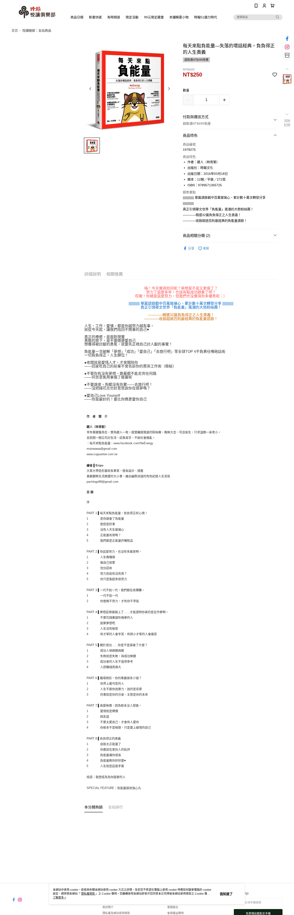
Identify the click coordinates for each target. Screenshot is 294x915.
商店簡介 (107, 907)
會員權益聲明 (175, 913)
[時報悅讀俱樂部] (36, 12)
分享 (191, 248)
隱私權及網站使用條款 (116, 913)
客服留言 (172, 907)
